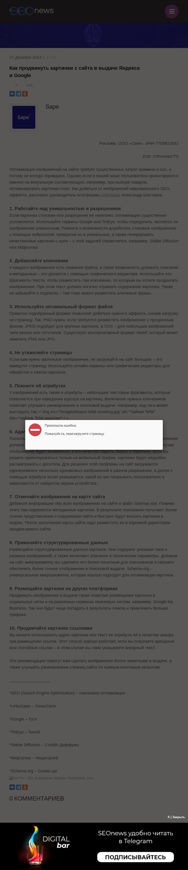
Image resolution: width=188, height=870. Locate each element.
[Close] (163, 420)
